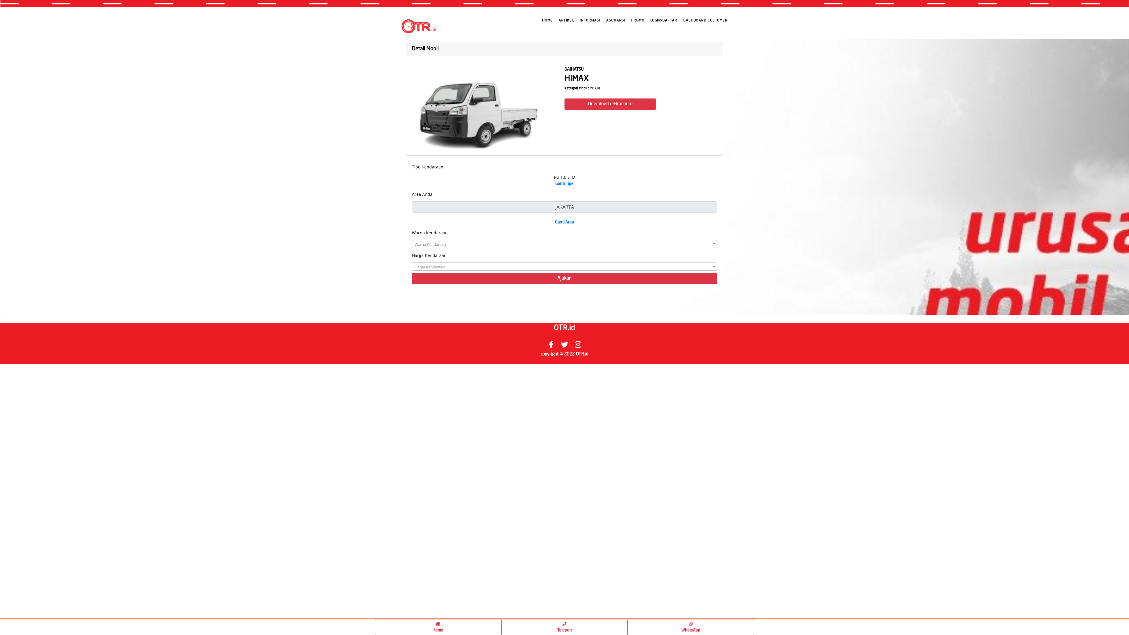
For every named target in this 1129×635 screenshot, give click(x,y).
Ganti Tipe (564, 184)
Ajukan (564, 278)
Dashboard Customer (705, 20)
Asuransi (615, 20)
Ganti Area (564, 222)
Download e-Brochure (610, 104)
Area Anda (422, 194)
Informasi (590, 20)
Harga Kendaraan (429, 255)
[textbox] (564, 244)
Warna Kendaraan (430, 232)
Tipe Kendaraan (427, 167)
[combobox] (564, 244)
